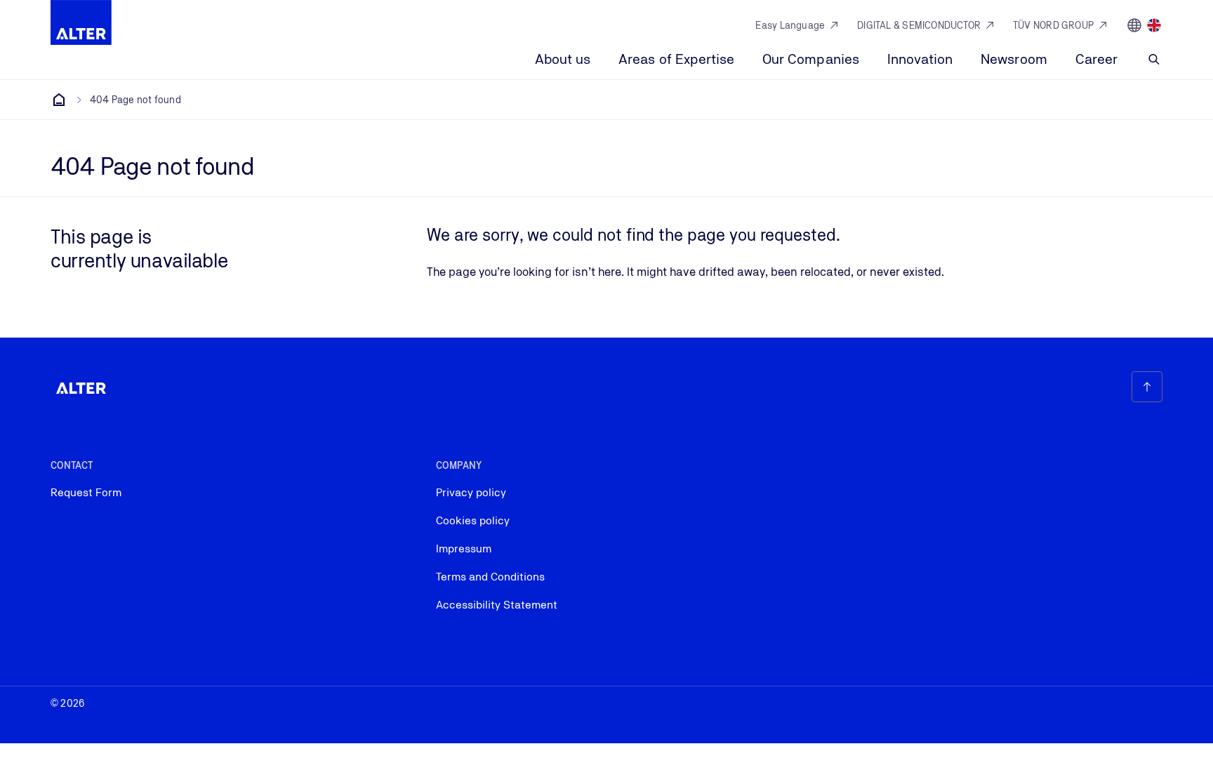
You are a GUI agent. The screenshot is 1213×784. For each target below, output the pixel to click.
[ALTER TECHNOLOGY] (59, 99)
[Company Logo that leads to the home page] (81, 22)
